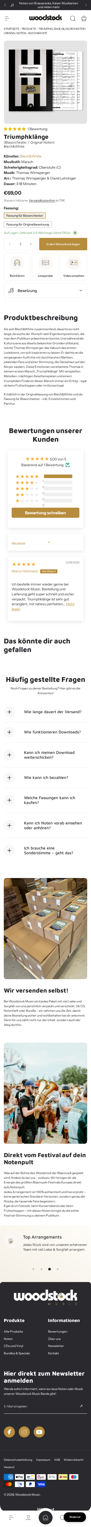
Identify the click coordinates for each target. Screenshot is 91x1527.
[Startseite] (45, 1517)
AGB (57, 1460)
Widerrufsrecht (73, 1460)
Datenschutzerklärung (18, 1460)
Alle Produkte (13, 1331)
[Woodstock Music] (45, 19)
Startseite (11, 29)
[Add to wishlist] (5, 300)
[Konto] (28, 1517)
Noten (8, 1339)
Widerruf (74, 1517)
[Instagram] (24, 1432)
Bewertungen (57, 1331)
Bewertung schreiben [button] (45, 512)
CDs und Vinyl (13, 1346)
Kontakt (53, 1353)
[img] (24, 563)
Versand (9, 1467)
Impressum (43, 1460)
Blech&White (30, 156)
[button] (5, 5)
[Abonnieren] (81, 1406)
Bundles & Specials (17, 1353)
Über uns (54, 1339)
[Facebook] (9, 1432)
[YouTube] (39, 1432)
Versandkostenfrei (42, 200)
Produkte (29, 29)
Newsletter (56, 1346)
